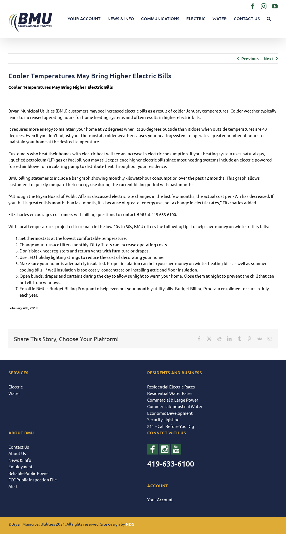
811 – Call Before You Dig (170, 426)
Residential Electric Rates (171, 386)
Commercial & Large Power (172, 399)
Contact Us (18, 446)
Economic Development (170, 413)
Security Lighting (163, 419)
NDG (130, 523)
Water (14, 393)
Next (268, 58)
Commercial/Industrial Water (174, 406)
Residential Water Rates (169, 393)
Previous (250, 58)
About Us (17, 453)
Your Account (160, 499)
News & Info (19, 460)
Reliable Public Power (28, 473)
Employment (20, 466)
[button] (269, 18)
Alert (13, 486)
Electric (15, 386)
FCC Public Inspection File (32, 479)
